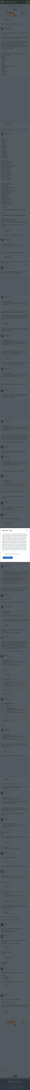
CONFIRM (8, 557)
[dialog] (15, 545)
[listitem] (15, 554)
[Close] (27, 530)
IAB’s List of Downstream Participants (16, 549)
